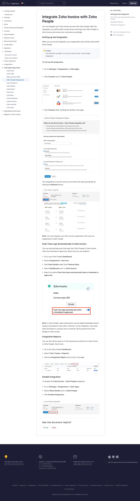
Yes (46, 428)
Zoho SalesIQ (11, 104)
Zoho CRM (10, 74)
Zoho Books (11, 89)
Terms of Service (70, 485)
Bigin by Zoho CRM (13, 77)
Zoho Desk (10, 71)
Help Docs (15, 3)
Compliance (32, 485)
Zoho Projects (12, 101)
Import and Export (11, 58)
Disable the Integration (117, 25)
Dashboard (8, 14)
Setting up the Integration (119, 14)
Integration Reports (116, 22)
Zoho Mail (10, 95)
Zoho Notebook (12, 98)
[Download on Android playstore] (109, 458)
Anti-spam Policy (56, 485)
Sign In (124, 3)
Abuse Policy (70, 489)
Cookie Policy (108, 485)
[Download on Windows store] (117, 458)
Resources (114, 3)
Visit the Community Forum (13, 464)
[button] (23, 3)
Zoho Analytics (12, 83)
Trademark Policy (96, 485)
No (54, 428)
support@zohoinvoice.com (82, 464)
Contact (14, 485)
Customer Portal (11, 55)
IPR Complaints (43, 485)
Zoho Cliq (10, 92)
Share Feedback (118, 35)
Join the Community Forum (121, 32)
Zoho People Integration (15, 80)
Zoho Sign (10, 107)
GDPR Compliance (122, 485)
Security (22, 485)
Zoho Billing (11, 86)
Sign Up (133, 3)
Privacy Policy (83, 485)
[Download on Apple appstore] (113, 458)
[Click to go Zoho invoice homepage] (6, 3)
